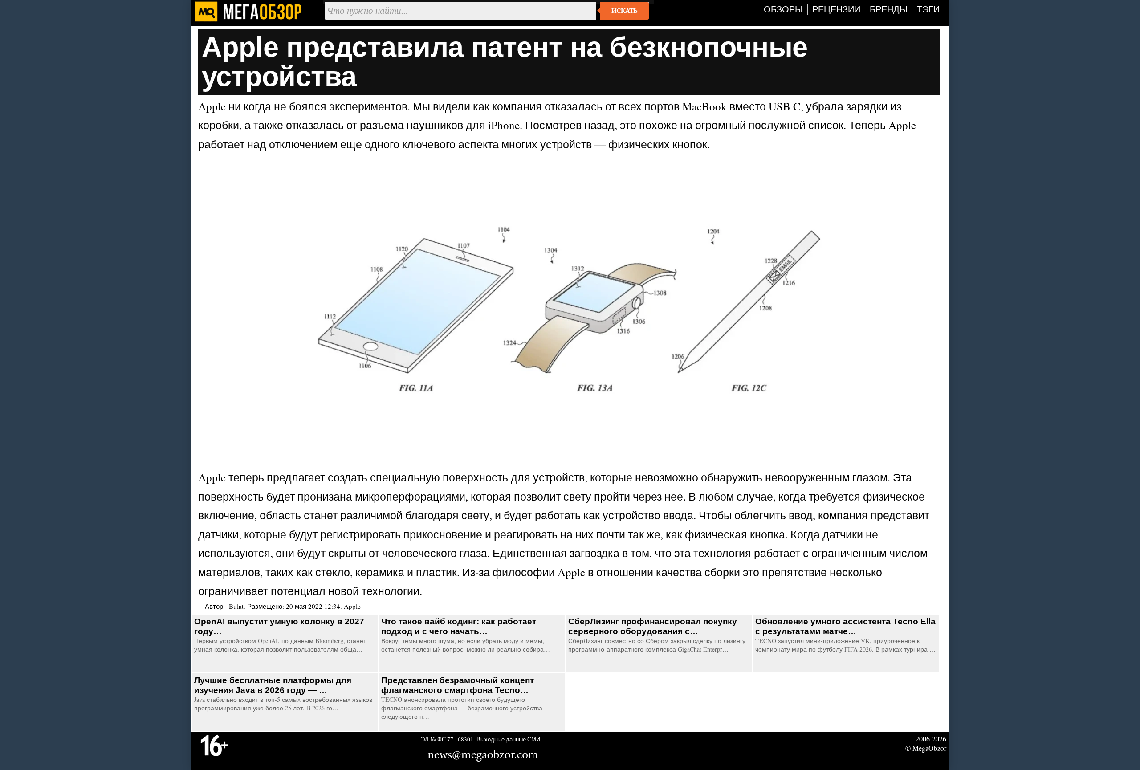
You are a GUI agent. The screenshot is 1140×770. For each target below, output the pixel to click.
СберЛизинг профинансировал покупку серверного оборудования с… (652, 626)
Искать (624, 10)
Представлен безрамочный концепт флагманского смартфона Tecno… (457, 685)
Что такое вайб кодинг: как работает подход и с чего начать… (458, 626)
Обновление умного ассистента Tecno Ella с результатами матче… (845, 626)
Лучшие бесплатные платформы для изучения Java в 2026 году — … (272, 685)
